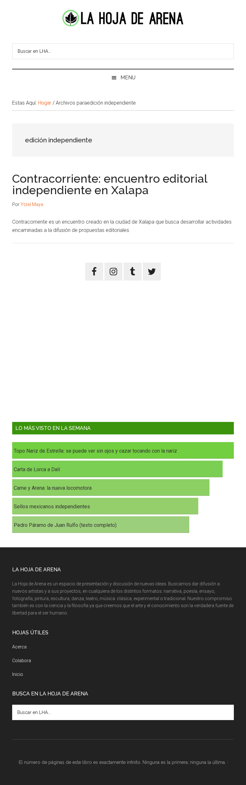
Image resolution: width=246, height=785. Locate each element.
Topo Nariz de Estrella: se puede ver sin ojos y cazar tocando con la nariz (95, 451)
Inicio (17, 674)
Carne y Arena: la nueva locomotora (53, 488)
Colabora (21, 660)
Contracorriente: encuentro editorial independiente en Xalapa (109, 184)
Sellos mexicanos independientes (52, 507)
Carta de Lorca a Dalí (37, 469)
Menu (127, 78)
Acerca (19, 646)
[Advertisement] (123, 356)
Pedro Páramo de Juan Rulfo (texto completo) (65, 525)
